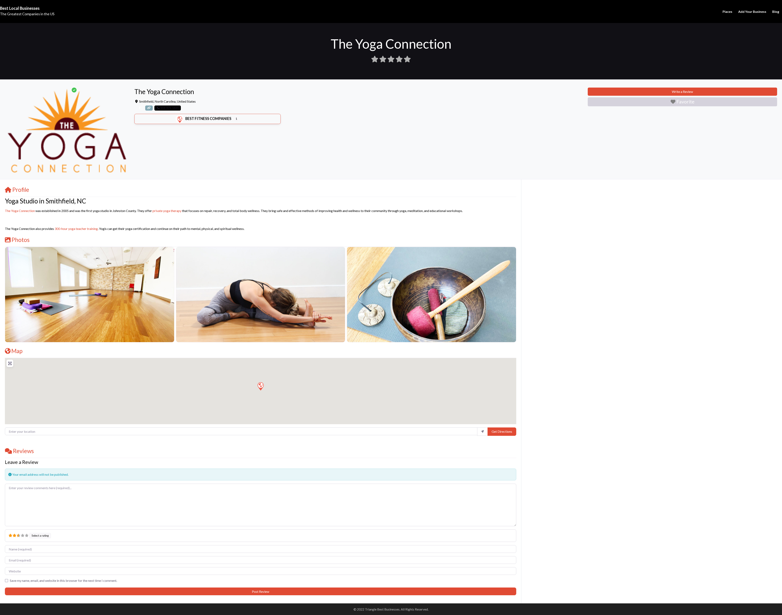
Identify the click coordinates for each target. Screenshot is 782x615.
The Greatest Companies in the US (27, 14)
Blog (775, 11)
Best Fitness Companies (208, 118)
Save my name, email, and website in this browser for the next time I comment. (63, 580)
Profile (20, 189)
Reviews (23, 450)
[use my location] (482, 431)
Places (727, 11)
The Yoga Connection (20, 211)
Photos (20, 239)
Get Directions (502, 431)
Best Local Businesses (20, 8)
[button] (260, 386)
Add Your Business (752, 11)
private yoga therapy (167, 211)
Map (16, 350)
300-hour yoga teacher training (76, 229)
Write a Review (682, 91)
